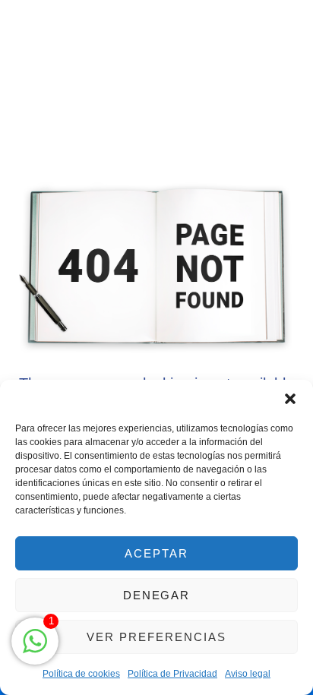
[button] (290, 398)
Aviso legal (247, 673)
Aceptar (156, 553)
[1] (35, 648)
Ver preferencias (156, 636)
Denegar (157, 595)
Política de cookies (81, 673)
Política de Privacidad (172, 673)
